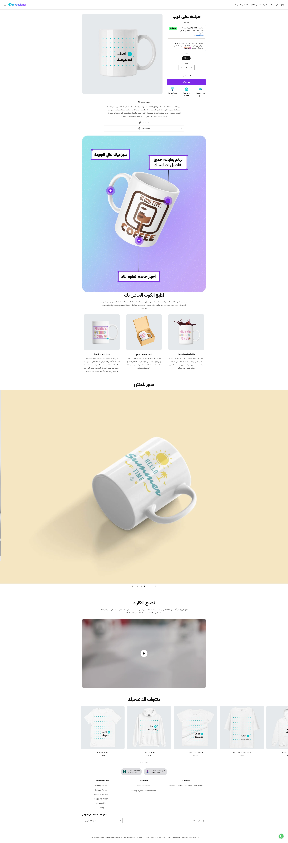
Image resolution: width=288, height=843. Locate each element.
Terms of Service (101, 794)
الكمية (186, 63)
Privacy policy (143, 837)
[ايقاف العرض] (155, 586)
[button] (4, 4)
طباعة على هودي (149, 752)
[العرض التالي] (150, 586)
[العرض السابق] (132, 586)
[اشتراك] (120, 820)
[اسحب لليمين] (279, 724)
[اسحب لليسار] (8, 724)
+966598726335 (144, 786)
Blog (102, 808)
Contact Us (101, 803)
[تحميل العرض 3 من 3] (144, 586)
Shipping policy (173, 837)
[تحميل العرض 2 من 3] (141, 586)
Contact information (190, 837)
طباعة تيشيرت (102, 752)
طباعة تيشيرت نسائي (195, 752)
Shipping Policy (101, 799)
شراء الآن (186, 82)
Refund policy (129, 837)
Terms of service (158, 837)
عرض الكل (144, 762)
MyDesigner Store (101, 837)
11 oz (186, 58)
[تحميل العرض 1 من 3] (138, 586)
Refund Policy (101, 790)
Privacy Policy (101, 786)
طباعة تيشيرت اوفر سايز (242, 752)
